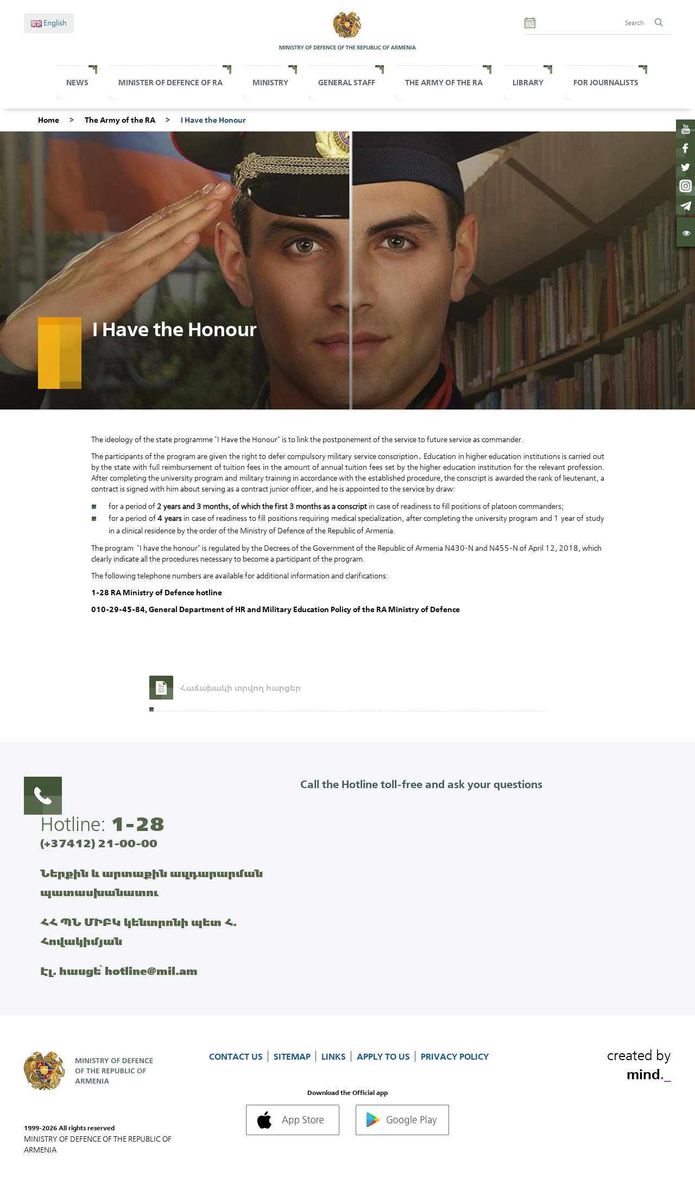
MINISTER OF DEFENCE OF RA (170, 82)
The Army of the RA (120, 120)
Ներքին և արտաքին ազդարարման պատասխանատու (151, 882)
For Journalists (606, 82)
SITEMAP (293, 1056)
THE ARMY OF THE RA (444, 82)
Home (48, 120)
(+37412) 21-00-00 (98, 843)
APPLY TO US (384, 1056)
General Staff (346, 82)
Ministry (270, 82)
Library (528, 82)
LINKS (334, 1056)
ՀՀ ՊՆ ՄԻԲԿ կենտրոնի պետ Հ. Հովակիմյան (138, 931)
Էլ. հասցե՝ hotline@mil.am (119, 971)
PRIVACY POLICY (455, 1056)
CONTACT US (237, 1056)
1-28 (137, 823)
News (77, 82)
